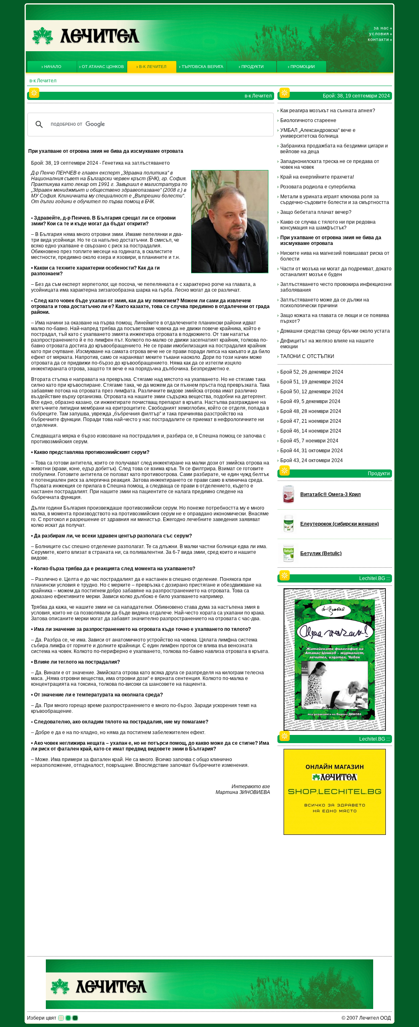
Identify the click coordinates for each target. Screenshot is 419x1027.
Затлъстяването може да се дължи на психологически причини (324, 302)
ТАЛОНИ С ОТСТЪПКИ (307, 356)
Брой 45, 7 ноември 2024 (309, 441)
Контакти (378, 39)
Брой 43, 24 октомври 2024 (311, 460)
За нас (381, 27)
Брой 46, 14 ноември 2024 (310, 431)
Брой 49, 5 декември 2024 (310, 401)
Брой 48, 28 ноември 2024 (310, 411)
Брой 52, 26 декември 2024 (311, 372)
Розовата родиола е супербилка (318, 187)
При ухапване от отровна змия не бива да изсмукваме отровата (330, 240)
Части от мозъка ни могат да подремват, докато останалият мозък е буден (336, 271)
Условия (379, 33)
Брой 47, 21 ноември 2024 (310, 421)
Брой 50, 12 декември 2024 (311, 391)
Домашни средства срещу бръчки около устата (335, 331)
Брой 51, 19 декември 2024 (311, 382)
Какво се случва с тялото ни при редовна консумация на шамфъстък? (328, 225)
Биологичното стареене (308, 120)
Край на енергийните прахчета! (317, 177)
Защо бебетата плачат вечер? (315, 212)
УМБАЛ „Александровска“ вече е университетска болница (318, 133)
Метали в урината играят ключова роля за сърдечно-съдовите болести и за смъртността (334, 199)
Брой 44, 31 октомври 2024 (311, 450)
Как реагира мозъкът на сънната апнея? (327, 110)
